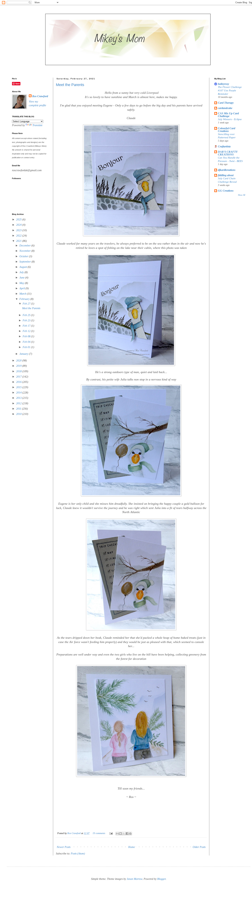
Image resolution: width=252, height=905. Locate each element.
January (24, 353)
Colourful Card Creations (226, 129)
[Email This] (117, 833)
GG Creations (225, 190)
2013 (19, 397)
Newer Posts (63, 847)
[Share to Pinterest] (130, 833)
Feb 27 (27, 303)
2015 (19, 387)
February (24, 298)
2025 (19, 219)
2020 (19, 360)
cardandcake (225, 108)
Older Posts (199, 847)
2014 (19, 392)
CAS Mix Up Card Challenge (228, 115)
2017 (19, 376)
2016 (19, 381)
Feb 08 (27, 336)
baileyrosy (223, 83)
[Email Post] (110, 833)
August (23, 266)
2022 (19, 235)
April (22, 288)
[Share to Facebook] (127, 833)
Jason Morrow (134, 878)
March (23, 293)
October (24, 256)
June (22, 277)
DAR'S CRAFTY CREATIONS (227, 153)
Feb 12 (27, 331)
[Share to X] (123, 833)
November (25, 250)
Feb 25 (27, 315)
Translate (37, 125)
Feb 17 (27, 325)
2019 (19, 365)
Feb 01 (27, 347)
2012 (19, 403)
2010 (19, 413)
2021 (19, 240)
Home (131, 847)
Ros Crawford (74, 833)
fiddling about (225, 175)
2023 (19, 230)
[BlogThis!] (120, 833)
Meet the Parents (70, 85)
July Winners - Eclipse (230, 119)
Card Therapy (226, 102)
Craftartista (224, 146)
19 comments (99, 833)
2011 (19, 408)
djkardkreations (226, 169)
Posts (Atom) (78, 853)
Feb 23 (27, 320)
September (25, 261)
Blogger (161, 878)
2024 (19, 224)
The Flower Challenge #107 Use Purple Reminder (230, 90)
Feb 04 (27, 341)
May (22, 283)
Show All (241, 195)
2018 (19, 371)
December (25, 245)
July (22, 272)
